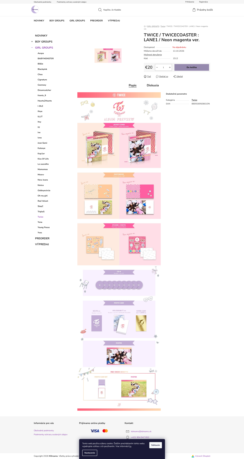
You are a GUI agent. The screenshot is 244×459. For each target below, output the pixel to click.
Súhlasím (155, 445)
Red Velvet (43, 201)
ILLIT (40, 116)
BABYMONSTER (46, 58)
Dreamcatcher (44, 90)
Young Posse (44, 227)
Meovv (41, 174)
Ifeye (40, 111)
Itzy (39, 121)
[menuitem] (39, 20)
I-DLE (40, 106)
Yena (40, 222)
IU (39, 127)
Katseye (41, 148)
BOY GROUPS (43, 41)
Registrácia (203, 2)
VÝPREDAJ (42, 244)
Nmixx (41, 185)
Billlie (40, 63)
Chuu (40, 74)
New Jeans (43, 179)
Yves (40, 232)
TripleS (41, 211)
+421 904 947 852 (140, 437)
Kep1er (41, 153)
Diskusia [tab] (153, 85)
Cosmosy (42, 85)
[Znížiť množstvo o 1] (157, 67)
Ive (39, 132)
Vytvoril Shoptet (202, 456)
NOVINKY (41, 35)
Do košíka (192, 67)
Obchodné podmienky (42, 2)
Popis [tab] (133, 85)
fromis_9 (42, 95)
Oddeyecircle (44, 190)
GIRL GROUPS (44, 47)
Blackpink (42, 69)
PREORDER (42, 238)
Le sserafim (43, 164)
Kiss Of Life (43, 158)
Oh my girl (43, 195)
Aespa (41, 53)
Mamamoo (43, 169)
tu (130, 446)
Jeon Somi (42, 143)
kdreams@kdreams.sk (141, 431)
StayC (40, 206)
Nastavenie (89, 452)
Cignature (42, 79)
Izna (40, 137)
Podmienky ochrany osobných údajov (71, 2)
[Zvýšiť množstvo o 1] (170, 67)
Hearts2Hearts (45, 100)
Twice (40, 216)
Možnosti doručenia (153, 54)
